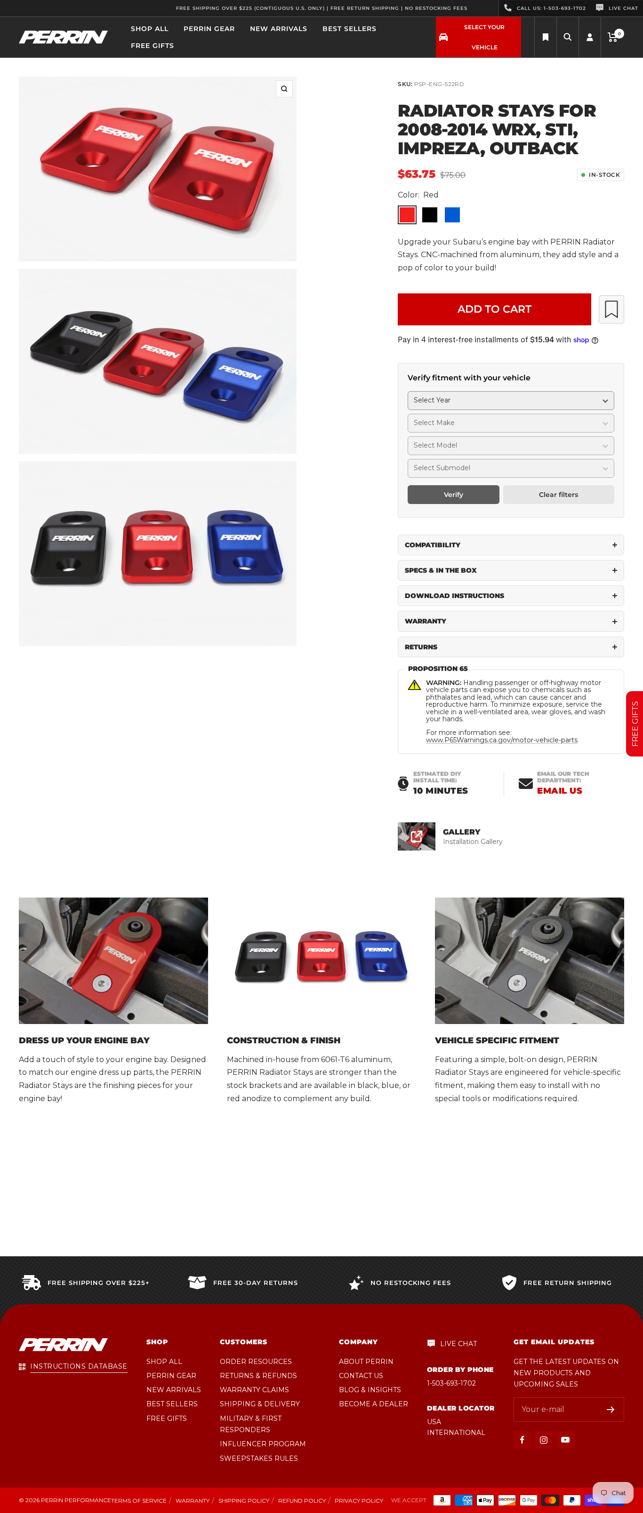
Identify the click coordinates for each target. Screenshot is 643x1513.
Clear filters (558, 494)
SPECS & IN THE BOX (441, 570)
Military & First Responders (250, 1424)
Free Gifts (152, 45)
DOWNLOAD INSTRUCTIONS (454, 595)
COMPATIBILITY (432, 545)
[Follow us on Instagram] (544, 1440)
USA (434, 1422)
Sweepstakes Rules (259, 1458)
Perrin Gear (209, 28)
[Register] (611, 1409)
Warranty (192, 1500)
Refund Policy (302, 1500)
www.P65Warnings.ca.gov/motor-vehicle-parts (502, 740)
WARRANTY (425, 621)
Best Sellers (349, 28)
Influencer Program (263, 1444)
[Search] (545, 37)
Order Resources (256, 1361)
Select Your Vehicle (484, 37)
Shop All (150, 28)
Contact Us (361, 1375)
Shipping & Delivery (260, 1404)
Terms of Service (139, 1500)
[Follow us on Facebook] (522, 1440)
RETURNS (421, 647)
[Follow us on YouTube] (565, 1440)
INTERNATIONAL (456, 1432)
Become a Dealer (373, 1404)
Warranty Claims (254, 1390)
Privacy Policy (359, 1500)
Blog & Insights (370, 1390)
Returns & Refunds (258, 1375)
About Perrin (366, 1361)
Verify (453, 494)
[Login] (590, 37)
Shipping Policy (243, 1500)
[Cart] (613, 37)
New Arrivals (278, 28)
